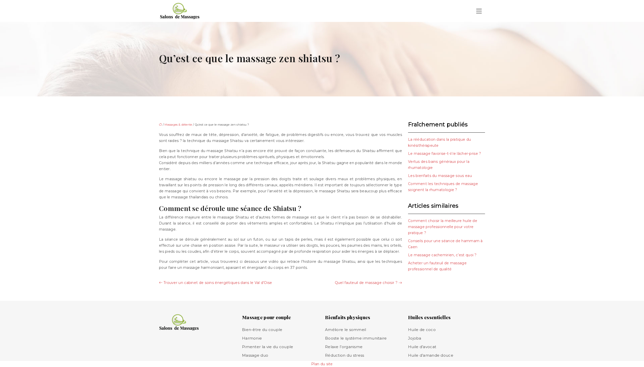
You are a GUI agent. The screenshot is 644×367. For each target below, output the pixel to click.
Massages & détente (178, 124)
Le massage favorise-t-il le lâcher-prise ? (444, 153)
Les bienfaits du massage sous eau (440, 175)
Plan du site (322, 364)
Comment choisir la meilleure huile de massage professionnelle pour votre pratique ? (442, 226)
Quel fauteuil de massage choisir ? (366, 282)
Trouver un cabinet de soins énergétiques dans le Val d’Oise (218, 282)
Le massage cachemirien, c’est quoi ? (442, 255)
